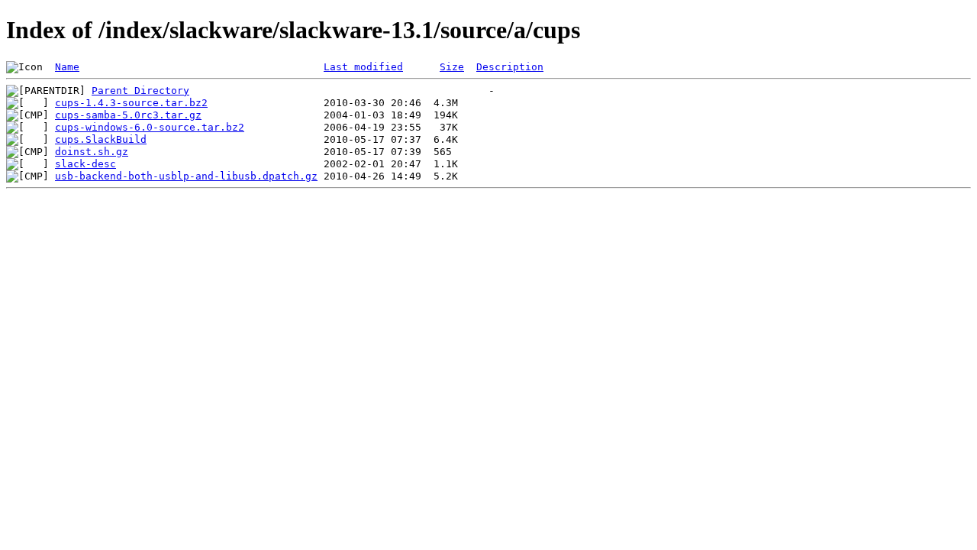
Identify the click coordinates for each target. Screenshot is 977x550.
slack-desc (85, 164)
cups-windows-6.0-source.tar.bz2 (149, 127)
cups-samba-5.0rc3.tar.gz (128, 115)
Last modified (363, 67)
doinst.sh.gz (91, 151)
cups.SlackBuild (101, 139)
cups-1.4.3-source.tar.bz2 (131, 102)
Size (452, 67)
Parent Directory (140, 90)
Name (67, 67)
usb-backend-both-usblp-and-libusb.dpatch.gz (186, 176)
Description (509, 67)
